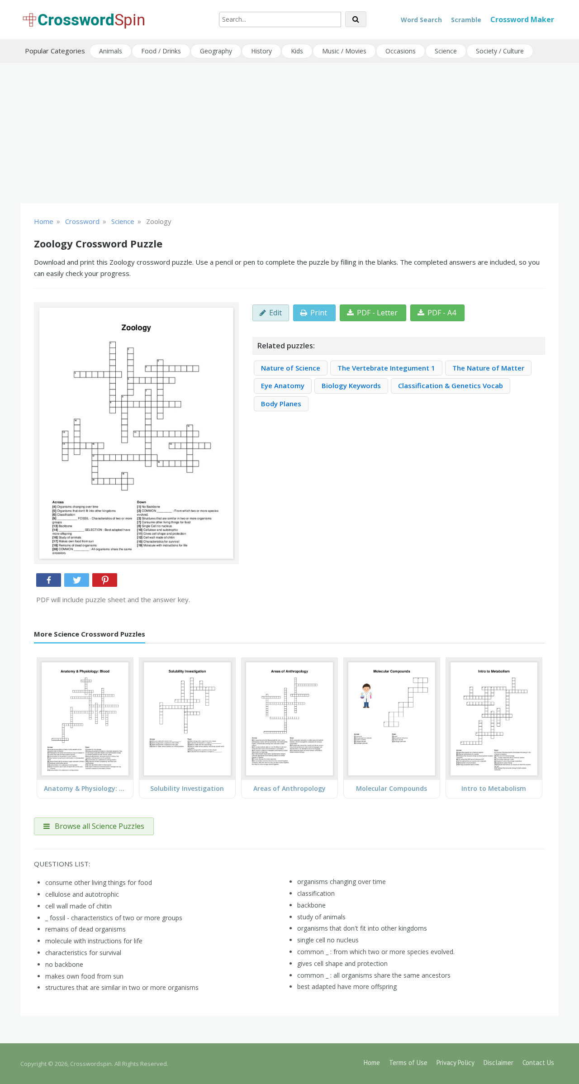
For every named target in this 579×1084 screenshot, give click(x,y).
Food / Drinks (161, 51)
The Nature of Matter (488, 367)
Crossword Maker (522, 19)
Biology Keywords (351, 385)
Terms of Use (408, 1062)
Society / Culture (500, 51)
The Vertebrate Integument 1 (386, 367)
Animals (110, 51)
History (261, 51)
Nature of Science (290, 367)
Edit (275, 313)
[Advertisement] (289, 133)
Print (318, 313)
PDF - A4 (441, 313)
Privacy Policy (456, 1062)
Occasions (400, 51)
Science (446, 51)
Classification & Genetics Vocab (450, 385)
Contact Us (538, 1062)
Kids (297, 51)
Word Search (421, 19)
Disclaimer (498, 1062)
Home (372, 1062)
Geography (216, 51)
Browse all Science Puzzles (98, 826)
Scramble (466, 19)
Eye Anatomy (282, 385)
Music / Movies (344, 51)
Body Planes (281, 403)
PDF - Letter (377, 313)
